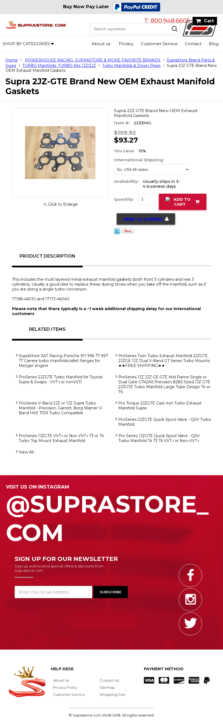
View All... (27, 452)
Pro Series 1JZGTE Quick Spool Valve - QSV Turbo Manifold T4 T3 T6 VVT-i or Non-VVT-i (159, 438)
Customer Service (159, 43)
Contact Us (109, 680)
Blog (214, 43)
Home (11, 60)
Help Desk (62, 668)
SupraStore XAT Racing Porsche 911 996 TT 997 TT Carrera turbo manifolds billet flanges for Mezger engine (63, 360)
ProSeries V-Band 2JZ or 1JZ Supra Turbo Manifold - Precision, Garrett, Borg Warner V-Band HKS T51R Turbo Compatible (61, 408)
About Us (61, 680)
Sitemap (107, 687)
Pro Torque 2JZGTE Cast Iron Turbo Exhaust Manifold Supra (160, 405)
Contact (193, 43)
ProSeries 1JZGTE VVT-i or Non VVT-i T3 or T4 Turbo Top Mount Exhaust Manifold (61, 438)
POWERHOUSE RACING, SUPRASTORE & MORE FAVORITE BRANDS (92, 60)
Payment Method (164, 668)
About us (101, 43)
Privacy (126, 43)
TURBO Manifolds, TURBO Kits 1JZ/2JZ (59, 65)
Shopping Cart (112, 694)
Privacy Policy (65, 687)
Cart (209, 20)
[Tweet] (117, 232)
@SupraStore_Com (107, 515)
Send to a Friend (143, 219)
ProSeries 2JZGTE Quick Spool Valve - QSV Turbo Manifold (164, 422)
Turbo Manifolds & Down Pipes (131, 65)
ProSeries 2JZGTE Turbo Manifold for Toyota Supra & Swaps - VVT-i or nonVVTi (60, 379)
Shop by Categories (26, 43)
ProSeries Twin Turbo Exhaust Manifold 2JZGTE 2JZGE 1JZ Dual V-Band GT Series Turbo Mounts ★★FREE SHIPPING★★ (164, 360)
